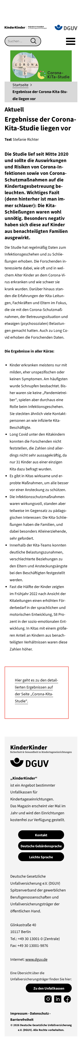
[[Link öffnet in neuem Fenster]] (48, 999)
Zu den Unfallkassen (48, 988)
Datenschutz (39, 1013)
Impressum (19, 1013)
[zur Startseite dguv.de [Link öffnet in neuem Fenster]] (66, 27)
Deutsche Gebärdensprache (41, 846)
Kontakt (41, 835)
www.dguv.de (36, 959)
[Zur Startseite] (26, 27)
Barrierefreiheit (21, 1019)
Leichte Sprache (41, 857)
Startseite (20, 85)
